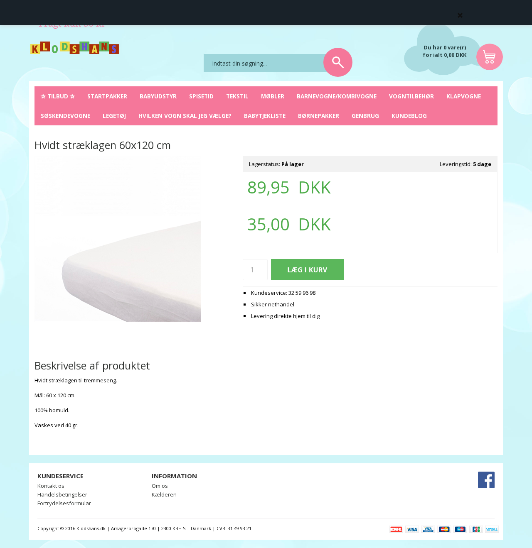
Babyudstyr (158, 96)
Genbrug (365, 116)
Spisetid (201, 96)
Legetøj (114, 116)
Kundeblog (409, 116)
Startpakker (107, 96)
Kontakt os (50, 485)
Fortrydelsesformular (64, 503)
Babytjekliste (265, 116)
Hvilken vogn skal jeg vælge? (185, 116)
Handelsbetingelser (62, 494)
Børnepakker (318, 116)
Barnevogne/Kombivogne (337, 96)
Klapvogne (463, 96)
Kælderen (164, 494)
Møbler (272, 96)
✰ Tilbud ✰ (58, 96)
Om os (160, 485)
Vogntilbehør (411, 96)
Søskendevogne (65, 116)
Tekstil (237, 96)
